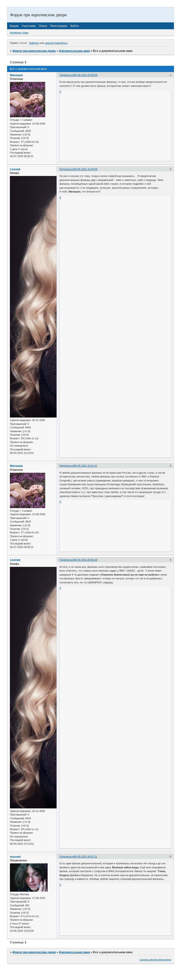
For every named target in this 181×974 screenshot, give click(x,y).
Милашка (16, 75)
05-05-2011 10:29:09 (85, 169)
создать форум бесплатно (155, 959)
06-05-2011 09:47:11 (85, 856)
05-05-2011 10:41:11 (85, 465)
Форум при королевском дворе (34, 51)
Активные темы (19, 32)
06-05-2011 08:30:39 (85, 559)
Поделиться (66, 75)
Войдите (34, 43)
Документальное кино (74, 51)
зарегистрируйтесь (56, 43)
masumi (15, 856)
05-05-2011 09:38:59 (85, 75)
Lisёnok (15, 169)
